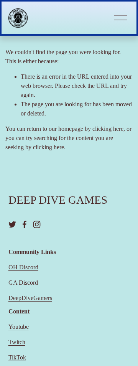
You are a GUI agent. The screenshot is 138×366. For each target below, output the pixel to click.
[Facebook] (24, 224)
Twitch (16, 342)
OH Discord (23, 267)
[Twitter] (12, 224)
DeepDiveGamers (30, 298)
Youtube (18, 326)
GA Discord (23, 282)
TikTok (17, 357)
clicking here (107, 128)
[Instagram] (37, 224)
